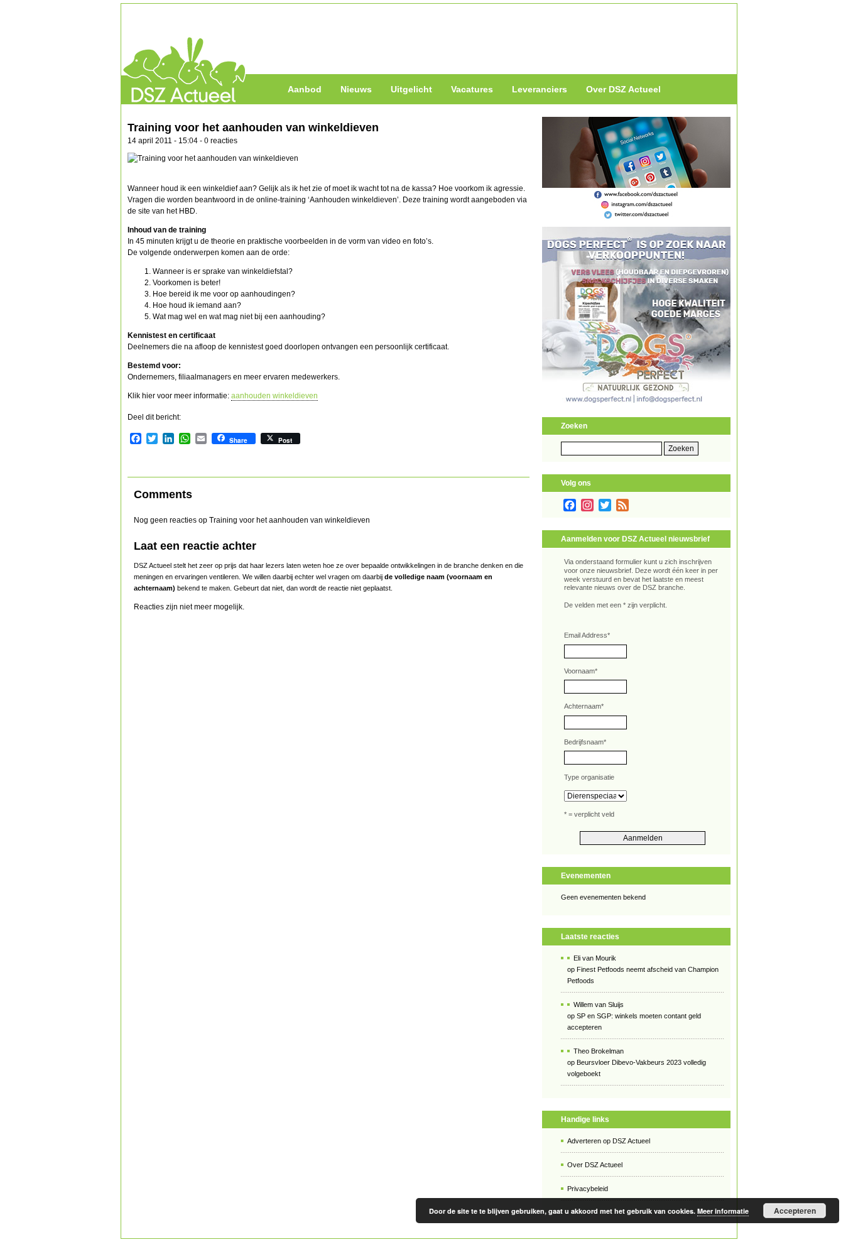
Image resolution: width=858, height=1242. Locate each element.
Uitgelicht (411, 89)
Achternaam (584, 706)
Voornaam (580, 671)
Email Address (587, 635)
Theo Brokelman (598, 1051)
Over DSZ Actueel (623, 89)
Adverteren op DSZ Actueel (608, 1141)
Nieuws (356, 89)
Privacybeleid (587, 1188)
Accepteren (795, 1210)
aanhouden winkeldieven (274, 395)
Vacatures (472, 89)
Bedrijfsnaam (585, 742)
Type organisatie (589, 777)
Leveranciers (539, 89)
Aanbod (305, 89)
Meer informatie (723, 1211)
